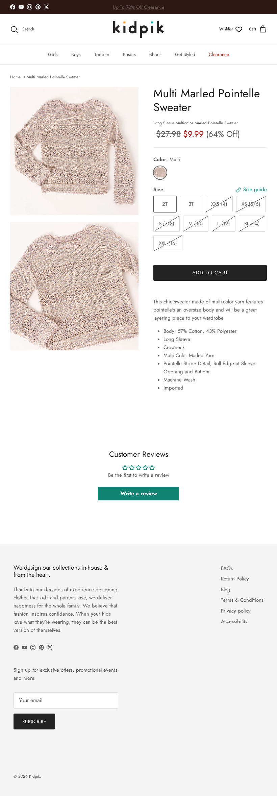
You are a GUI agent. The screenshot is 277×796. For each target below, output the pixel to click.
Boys (76, 54)
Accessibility (234, 621)
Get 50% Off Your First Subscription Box (138, 8)
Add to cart (210, 272)
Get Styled (185, 54)
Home (15, 77)
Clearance (219, 54)
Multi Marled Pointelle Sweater (53, 77)
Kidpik (34, 776)
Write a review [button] (138, 493)
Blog (225, 589)
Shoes (155, 54)
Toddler (101, 54)
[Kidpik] (138, 29)
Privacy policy (236, 611)
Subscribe (34, 721)
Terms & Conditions (242, 600)
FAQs (227, 568)
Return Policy (235, 578)
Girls (53, 54)
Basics (129, 54)
